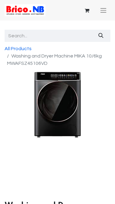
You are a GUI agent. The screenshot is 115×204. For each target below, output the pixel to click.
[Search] (101, 36)
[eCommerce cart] (86, 10)
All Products (18, 48)
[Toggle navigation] (103, 10)
